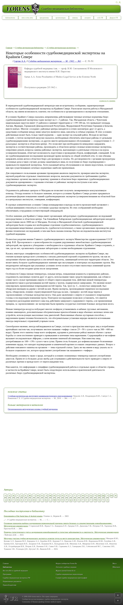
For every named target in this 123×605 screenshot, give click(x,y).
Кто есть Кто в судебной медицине (15, 571)
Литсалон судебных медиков (66, 567)
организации (60, 17)
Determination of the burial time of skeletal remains (23, 516)
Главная (9, 47)
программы (44, 17)
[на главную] (22, 8)
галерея (87, 17)
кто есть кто (27, 17)
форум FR (114, 17)
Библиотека (7, 567)
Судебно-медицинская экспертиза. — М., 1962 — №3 (54, 61)
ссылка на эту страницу (107, 101)
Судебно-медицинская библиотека (29, 47)
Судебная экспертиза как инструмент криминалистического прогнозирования (40, 396)
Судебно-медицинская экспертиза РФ (16, 578)
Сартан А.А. (20, 61)
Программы (7, 574)
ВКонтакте (116, 567)
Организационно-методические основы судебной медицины (33, 409)
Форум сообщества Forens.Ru (66, 563)
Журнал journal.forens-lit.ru (65, 571)
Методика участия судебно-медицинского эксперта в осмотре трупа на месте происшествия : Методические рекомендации (54, 538)
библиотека (10, 17)
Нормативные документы (12, 581)
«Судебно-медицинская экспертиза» (61, 47)
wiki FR (100, 17)
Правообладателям (9, 585)
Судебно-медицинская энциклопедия (69, 574)
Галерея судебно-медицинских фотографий (71, 578)
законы (75, 17)
